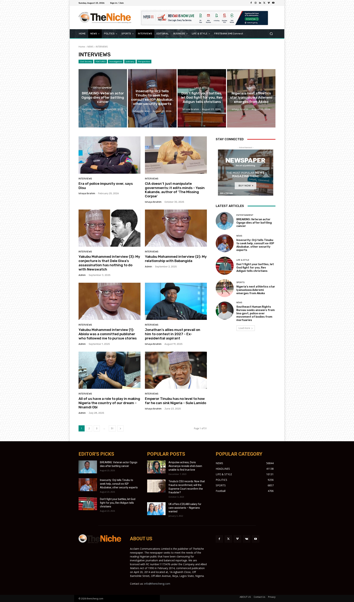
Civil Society (86, 61)
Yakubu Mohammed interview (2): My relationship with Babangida (176, 258)
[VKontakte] (246, 539)
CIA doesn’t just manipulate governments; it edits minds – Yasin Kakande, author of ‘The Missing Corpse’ (175, 189)
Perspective (144, 61)
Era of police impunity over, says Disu (106, 185)
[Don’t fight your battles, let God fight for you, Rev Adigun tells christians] (202, 98)
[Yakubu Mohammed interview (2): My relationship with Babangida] (176, 228)
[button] (271, 33)
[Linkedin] (260, 3)
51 (112, 428)
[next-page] (120, 428)
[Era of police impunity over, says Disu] (109, 155)
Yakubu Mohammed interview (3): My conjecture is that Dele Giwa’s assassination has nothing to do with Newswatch (109, 262)
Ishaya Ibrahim (87, 193)
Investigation (115, 61)
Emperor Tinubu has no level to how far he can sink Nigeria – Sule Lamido (175, 401)
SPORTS (251, 88)
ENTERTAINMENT (102, 88)
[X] (264, 3)
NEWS (90, 46)
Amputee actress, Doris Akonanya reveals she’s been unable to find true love (185, 466)
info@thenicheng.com (157, 583)
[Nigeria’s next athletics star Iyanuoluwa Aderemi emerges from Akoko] (251, 98)
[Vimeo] (269, 3)
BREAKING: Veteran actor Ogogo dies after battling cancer (254, 223)
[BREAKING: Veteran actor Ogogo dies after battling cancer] (103, 98)
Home (82, 46)
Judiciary (130, 61)
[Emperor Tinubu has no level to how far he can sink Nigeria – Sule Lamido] (176, 370)
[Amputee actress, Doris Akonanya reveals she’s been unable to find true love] (156, 466)
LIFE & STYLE (202, 88)
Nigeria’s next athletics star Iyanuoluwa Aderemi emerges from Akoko (255, 290)
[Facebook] (251, 3)
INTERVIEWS (85, 178)
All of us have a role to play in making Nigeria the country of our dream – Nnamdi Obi (109, 403)
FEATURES (100, 61)
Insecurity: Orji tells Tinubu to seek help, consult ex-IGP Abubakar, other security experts (255, 245)
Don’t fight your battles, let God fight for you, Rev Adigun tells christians (255, 268)
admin (82, 275)
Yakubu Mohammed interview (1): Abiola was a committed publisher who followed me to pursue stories (108, 334)
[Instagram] (255, 3)
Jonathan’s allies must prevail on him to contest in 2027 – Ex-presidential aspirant (172, 334)
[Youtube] (273, 3)
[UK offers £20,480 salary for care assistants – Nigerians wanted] (156, 508)
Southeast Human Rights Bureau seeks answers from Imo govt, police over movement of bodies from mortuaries (255, 313)
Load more (244, 328)
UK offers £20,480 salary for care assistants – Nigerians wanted (185, 508)
